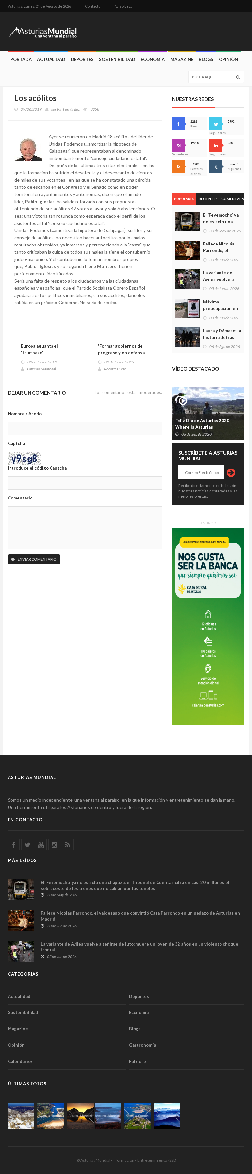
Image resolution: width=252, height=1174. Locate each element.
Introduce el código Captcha (37, 468)
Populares (184, 199)
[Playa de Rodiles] (50, 1116)
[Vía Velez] (108, 1116)
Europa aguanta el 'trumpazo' (39, 349)
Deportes (82, 59)
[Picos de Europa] (167, 1116)
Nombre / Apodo (25, 413)
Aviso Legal (124, 6)
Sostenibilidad (117, 59)
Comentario (20, 497)
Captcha (16, 443)
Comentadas (232, 199)
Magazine (181, 59)
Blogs (206, 59)
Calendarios (20, 1061)
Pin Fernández (68, 109)
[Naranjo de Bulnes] (21, 1116)
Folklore (137, 1061)
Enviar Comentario (37, 559)
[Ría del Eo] (137, 1116)
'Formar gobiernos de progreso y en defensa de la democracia (121, 352)
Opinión (228, 59)
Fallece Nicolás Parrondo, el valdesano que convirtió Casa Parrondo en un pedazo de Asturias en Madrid (140, 916)
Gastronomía (142, 1044)
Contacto (92, 6)
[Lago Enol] (80, 1116)
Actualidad (51, 59)
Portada (21, 59)
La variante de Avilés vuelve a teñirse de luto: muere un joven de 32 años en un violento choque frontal (139, 946)
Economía (153, 59)
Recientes (208, 199)
